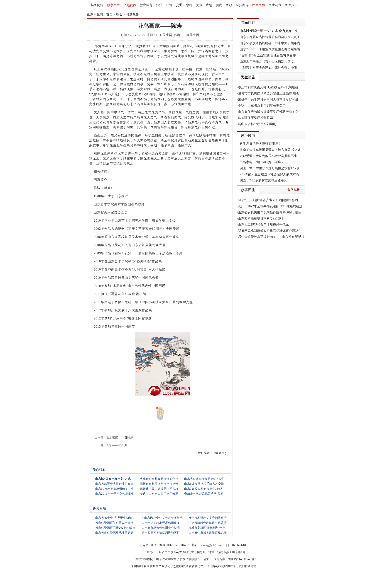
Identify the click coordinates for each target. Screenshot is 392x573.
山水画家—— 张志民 (120, 437)
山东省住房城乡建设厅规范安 (208, 532)
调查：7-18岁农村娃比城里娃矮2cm (264, 180)
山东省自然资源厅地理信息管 (114, 532)
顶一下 (160, 408)
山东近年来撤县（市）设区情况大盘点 (267, 61)
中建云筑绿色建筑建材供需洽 (208, 522)
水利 (189, 5)
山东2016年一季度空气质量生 (114, 493)
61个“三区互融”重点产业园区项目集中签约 (268, 200)
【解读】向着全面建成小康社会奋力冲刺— (270, 67)
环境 (169, 5)
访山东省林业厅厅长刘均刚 (257, 124)
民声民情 (258, 5)
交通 (179, 5)
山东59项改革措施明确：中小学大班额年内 (270, 43)
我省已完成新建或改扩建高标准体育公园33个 (269, 230)
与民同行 (97, 5)
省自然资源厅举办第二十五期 (114, 522)
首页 (109, 14)
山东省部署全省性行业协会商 (114, 483)
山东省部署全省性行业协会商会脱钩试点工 (270, 37)
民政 (229, 5)
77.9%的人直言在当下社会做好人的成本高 (269, 174)
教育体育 (146, 5)
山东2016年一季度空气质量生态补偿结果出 (270, 49)
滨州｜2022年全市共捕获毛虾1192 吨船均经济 (270, 206)
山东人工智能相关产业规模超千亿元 (263, 224)
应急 (209, 5)
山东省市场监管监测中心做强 (161, 527)
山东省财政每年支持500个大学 (204, 478)
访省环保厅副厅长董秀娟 (255, 118)
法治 (159, 5)
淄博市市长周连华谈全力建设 (159, 483)
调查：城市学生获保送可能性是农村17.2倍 (269, 168)
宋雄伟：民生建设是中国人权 (159, 488)
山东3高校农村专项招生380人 (203, 488)
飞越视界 (129, 5)
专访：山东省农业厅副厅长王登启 (262, 105)
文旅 (199, 5)
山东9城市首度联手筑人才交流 (204, 483)
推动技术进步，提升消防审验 (208, 517)
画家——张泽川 (116, 445)
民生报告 (291, 5)
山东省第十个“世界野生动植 (113, 517)
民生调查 (275, 5)
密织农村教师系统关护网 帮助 (203, 493)
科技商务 (242, 5)
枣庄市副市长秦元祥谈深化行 (159, 478)
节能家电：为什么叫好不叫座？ (262, 162)
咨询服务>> (295, 189)
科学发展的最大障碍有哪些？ (260, 143)
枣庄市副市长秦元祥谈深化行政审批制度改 (268, 87)
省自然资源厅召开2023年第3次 (115, 527)
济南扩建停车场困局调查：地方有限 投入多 (270, 150)
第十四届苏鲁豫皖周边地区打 (161, 532)
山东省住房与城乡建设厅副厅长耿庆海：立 (268, 112)
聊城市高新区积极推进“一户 (207, 527)
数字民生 (113, 5)
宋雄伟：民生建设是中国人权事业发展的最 (268, 99)
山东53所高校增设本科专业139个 (261, 218)
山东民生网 (164, 35)
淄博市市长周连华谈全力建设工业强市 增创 (268, 93)
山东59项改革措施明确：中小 (114, 488)
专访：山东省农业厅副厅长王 (159, 493)
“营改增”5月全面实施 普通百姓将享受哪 (268, 55)
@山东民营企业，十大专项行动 (162, 517)
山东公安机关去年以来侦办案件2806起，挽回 (269, 212)
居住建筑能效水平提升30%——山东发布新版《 (271, 237)
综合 (119, 14)
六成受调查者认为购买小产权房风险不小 (268, 156)
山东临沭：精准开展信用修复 (161, 522)
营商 (219, 5)
